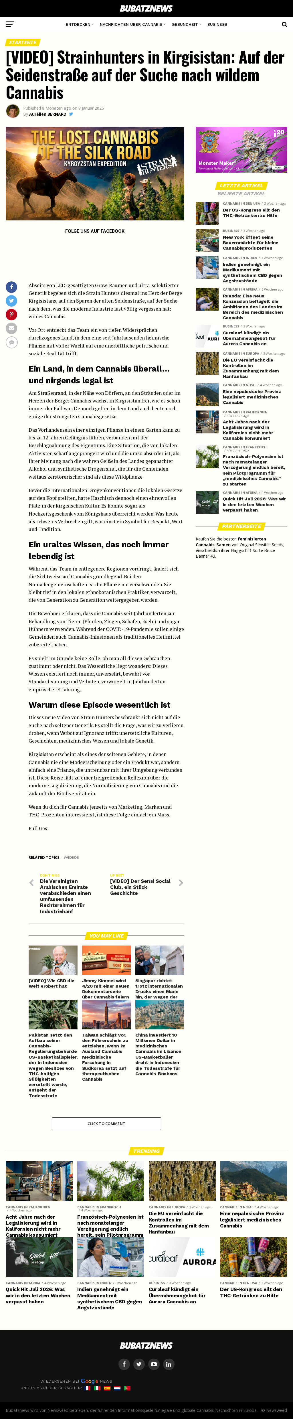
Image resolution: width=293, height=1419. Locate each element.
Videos (72, 857)
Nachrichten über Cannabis (131, 24)
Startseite (23, 42)
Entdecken (78, 24)
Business (217, 24)
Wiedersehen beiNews (76, 1381)
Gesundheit (185, 24)
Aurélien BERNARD (47, 114)
